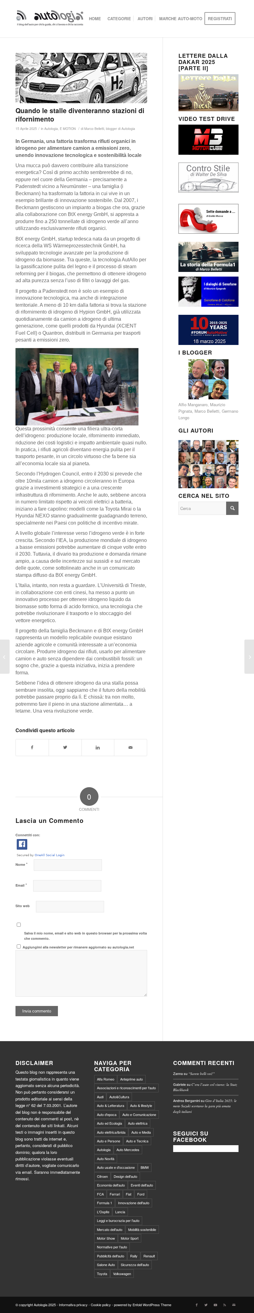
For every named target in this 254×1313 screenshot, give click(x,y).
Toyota (102, 1273)
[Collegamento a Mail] (234, 1304)
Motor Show (106, 1238)
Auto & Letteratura (110, 1105)
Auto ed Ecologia (109, 1123)
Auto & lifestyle (141, 1105)
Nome (21, 864)
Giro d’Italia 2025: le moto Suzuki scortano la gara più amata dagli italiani (205, 1106)
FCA (100, 1193)
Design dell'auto (125, 1176)
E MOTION (68, 128)
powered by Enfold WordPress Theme (142, 1304)
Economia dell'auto (111, 1184)
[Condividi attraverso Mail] (130, 747)
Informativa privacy (73, 1304)
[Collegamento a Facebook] (196, 1304)
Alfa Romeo (105, 1079)
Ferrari (115, 1193)
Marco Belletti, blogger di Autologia (109, 128)
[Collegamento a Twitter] (206, 1304)
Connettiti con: (27, 835)
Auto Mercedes (127, 1149)
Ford (140, 1193)
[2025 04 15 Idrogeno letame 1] (81, 78)
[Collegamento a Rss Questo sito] (224, 1304)
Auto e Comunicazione (139, 1114)
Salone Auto (106, 1264)
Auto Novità (105, 1158)
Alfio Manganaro (193, 404)
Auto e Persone (108, 1140)
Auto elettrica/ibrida (111, 1132)
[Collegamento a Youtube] (215, 1304)
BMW (145, 1167)
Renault (149, 1255)
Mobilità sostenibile (142, 1229)
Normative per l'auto (112, 1246)
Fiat (128, 1193)
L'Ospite (103, 1211)
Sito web (22, 905)
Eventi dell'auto (142, 1184)
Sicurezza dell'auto (135, 1264)
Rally (134, 1255)
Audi (100, 1096)
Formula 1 (104, 1202)
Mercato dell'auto (109, 1229)
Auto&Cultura (119, 1096)
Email (21, 885)
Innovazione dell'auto (133, 1202)
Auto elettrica (137, 1123)
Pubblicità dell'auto (110, 1255)
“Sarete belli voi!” (201, 1073)
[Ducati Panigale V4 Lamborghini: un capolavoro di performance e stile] (249, 657)
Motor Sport (129, 1238)
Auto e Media (141, 1132)
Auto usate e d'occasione (116, 1167)
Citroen (102, 1176)
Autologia (51, 128)
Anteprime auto (131, 1079)
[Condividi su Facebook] (32, 747)
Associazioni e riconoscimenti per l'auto (126, 1087)
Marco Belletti (207, 411)
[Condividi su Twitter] (65, 747)
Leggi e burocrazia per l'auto (118, 1220)
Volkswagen (122, 1273)
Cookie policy (101, 1304)
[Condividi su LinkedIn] (98, 747)
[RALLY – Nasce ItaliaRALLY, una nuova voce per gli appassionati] (5, 657)
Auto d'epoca (106, 1114)
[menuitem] (95, 18)
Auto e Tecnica (137, 1140)
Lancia (120, 1211)
